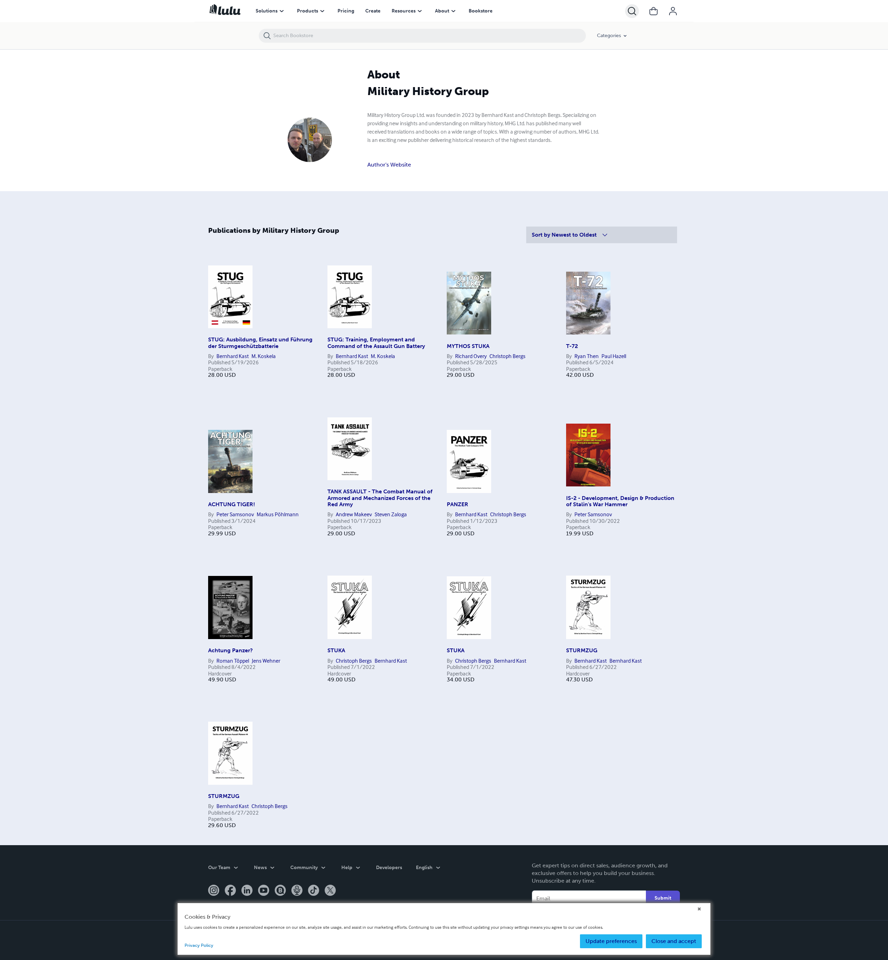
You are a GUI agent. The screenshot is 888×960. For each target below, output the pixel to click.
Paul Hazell (613, 356)
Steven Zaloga (391, 514)
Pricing (346, 11)
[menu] (282, 11)
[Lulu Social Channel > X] (330, 891)
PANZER (457, 504)
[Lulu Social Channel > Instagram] (213, 891)
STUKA (336, 650)
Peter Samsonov (235, 514)
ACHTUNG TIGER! (231, 504)
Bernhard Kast (232, 356)
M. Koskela (263, 356)
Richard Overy (471, 356)
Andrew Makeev (354, 514)
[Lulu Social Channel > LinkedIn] (247, 891)
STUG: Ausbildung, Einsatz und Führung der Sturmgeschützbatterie (260, 342)
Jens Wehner (266, 660)
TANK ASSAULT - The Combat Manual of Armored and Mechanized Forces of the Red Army (380, 498)
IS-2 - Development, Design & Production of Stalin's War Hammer (620, 501)
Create (373, 11)
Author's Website (389, 164)
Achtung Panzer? (230, 650)
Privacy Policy (199, 945)
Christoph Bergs (507, 356)
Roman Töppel (232, 660)
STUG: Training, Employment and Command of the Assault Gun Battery (376, 342)
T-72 (572, 346)
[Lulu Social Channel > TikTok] (313, 891)
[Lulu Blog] (280, 891)
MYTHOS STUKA (468, 346)
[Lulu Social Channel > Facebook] (230, 891)
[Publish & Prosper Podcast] (296, 891)
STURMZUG (581, 650)
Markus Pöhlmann (278, 514)
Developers (389, 867)
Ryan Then (586, 356)
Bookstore (481, 11)
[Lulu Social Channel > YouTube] (263, 891)
